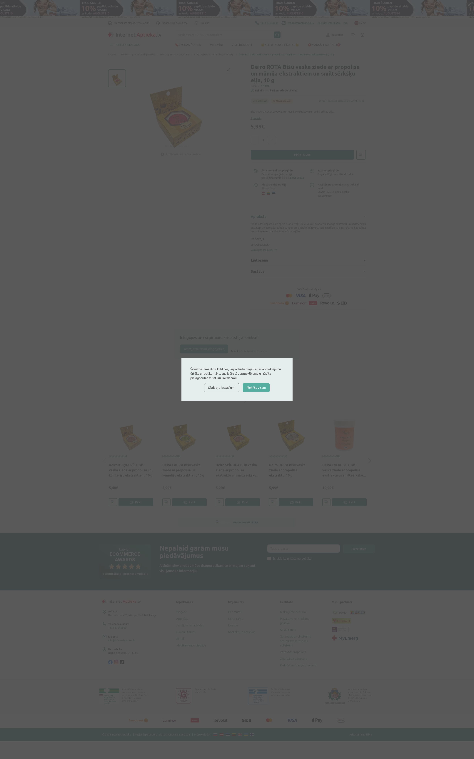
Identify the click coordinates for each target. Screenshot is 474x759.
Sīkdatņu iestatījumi (221, 387)
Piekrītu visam (256, 387)
